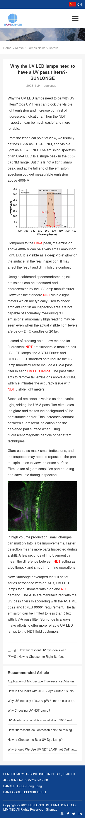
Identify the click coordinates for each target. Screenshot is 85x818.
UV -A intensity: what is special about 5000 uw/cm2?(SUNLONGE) (42, 720)
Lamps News (36, 48)
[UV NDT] (13, 19)
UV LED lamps (38, 370)
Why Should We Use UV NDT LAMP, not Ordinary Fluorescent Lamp (42, 749)
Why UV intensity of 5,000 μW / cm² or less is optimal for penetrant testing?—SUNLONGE (42, 700)
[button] (75, 18)
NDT (46, 294)
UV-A (38, 242)
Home (7, 48)
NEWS (19, 48)
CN (79, 4)
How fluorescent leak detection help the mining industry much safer (42, 730)
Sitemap (51, 809)
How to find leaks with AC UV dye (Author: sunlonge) (42, 691)
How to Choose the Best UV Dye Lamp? (35, 739)
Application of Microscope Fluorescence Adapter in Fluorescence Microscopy (42, 681)
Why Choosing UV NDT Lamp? (29, 710)
